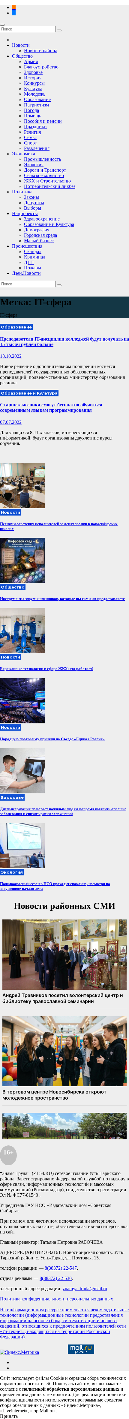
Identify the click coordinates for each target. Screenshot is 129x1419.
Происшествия (27, 246)
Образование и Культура (49, 224)
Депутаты (34, 202)
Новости (21, 45)
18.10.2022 (11, 356)
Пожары (32, 267)
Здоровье (33, 72)
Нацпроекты (25, 213)
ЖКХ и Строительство (47, 180)
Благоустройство (41, 66)
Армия (31, 61)
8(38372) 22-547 (61, 1268)
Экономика (23, 153)
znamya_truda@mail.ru (85, 1288)
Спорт (30, 142)
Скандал (32, 251)
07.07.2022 (11, 422)
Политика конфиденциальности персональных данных (56, 1298)
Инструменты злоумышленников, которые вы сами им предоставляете (62, 598)
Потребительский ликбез (49, 186)
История (32, 77)
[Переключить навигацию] (2, 25)
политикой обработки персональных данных (70, 1389)
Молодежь (34, 94)
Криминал (34, 256)
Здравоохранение (42, 218)
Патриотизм (36, 104)
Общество (22, 56)
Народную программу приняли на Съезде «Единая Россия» (52, 739)
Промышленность (42, 159)
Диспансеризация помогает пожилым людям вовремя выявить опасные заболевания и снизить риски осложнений (63, 811)
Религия (32, 132)
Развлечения (37, 148)
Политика (22, 191)
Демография (36, 229)
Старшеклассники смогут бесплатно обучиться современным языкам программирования (51, 407)
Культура (33, 88)
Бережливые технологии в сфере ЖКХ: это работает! (46, 668)
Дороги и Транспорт (45, 170)
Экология (34, 164)
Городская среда (40, 235)
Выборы (32, 208)
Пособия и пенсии (43, 121)
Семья (30, 137)
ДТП (29, 262)
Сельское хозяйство (44, 175)
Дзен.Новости (26, 273)
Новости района (40, 50)
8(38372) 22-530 (56, 1278)
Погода (31, 110)
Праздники (35, 126)
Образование (37, 99)
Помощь (32, 115)
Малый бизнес (39, 240)
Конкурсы (34, 83)
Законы (31, 197)
